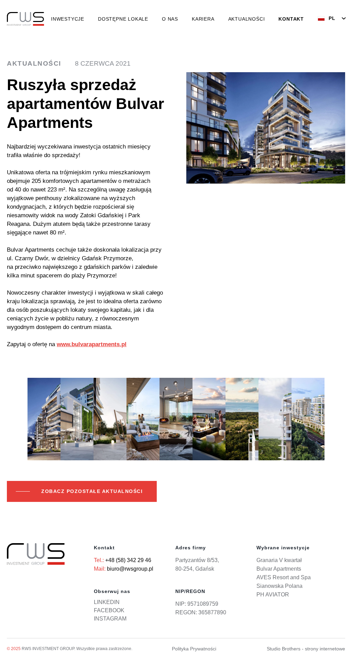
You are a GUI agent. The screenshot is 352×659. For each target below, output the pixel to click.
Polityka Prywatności (194, 648)
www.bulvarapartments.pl (91, 344)
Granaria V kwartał (279, 560)
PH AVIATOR (272, 594)
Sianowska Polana (279, 586)
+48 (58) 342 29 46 (128, 560)
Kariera (203, 19)
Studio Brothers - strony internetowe (306, 648)
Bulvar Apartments (278, 569)
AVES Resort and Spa (283, 577)
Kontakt (291, 19)
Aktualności (246, 19)
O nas (170, 19)
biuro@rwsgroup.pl (130, 569)
